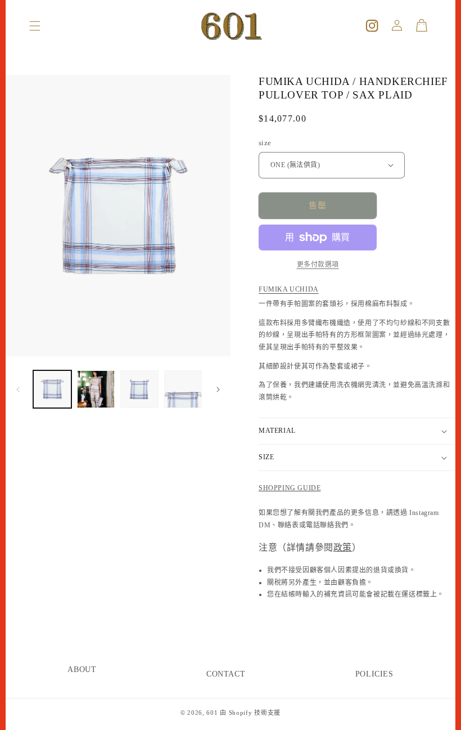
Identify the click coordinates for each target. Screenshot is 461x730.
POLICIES (374, 674)
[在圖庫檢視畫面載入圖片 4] (183, 389)
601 (212, 712)
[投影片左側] (18, 389)
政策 (342, 547)
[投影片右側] (218, 389)
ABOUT (81, 669)
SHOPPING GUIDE (289, 488)
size (265, 142)
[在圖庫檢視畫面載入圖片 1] (52, 389)
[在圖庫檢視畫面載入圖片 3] (139, 389)
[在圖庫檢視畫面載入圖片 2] (96, 389)
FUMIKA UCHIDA (289, 289)
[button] (34, 26)
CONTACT (225, 674)
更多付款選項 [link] (318, 264)
